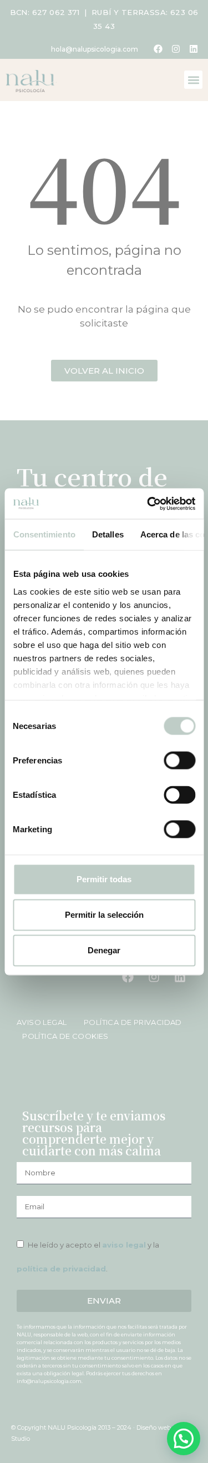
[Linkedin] (193, 49)
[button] (193, 80)
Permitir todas (104, 879)
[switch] (179, 761)
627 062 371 (55, 12)
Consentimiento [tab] (44, 534)
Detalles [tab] (107, 534)
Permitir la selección (104, 914)
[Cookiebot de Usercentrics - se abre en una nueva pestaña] (148, 503)
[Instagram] (176, 49)
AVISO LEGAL (43, 1022)
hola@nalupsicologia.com (94, 49)
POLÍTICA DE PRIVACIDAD (128, 1022)
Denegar (104, 950)
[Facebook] (158, 49)
